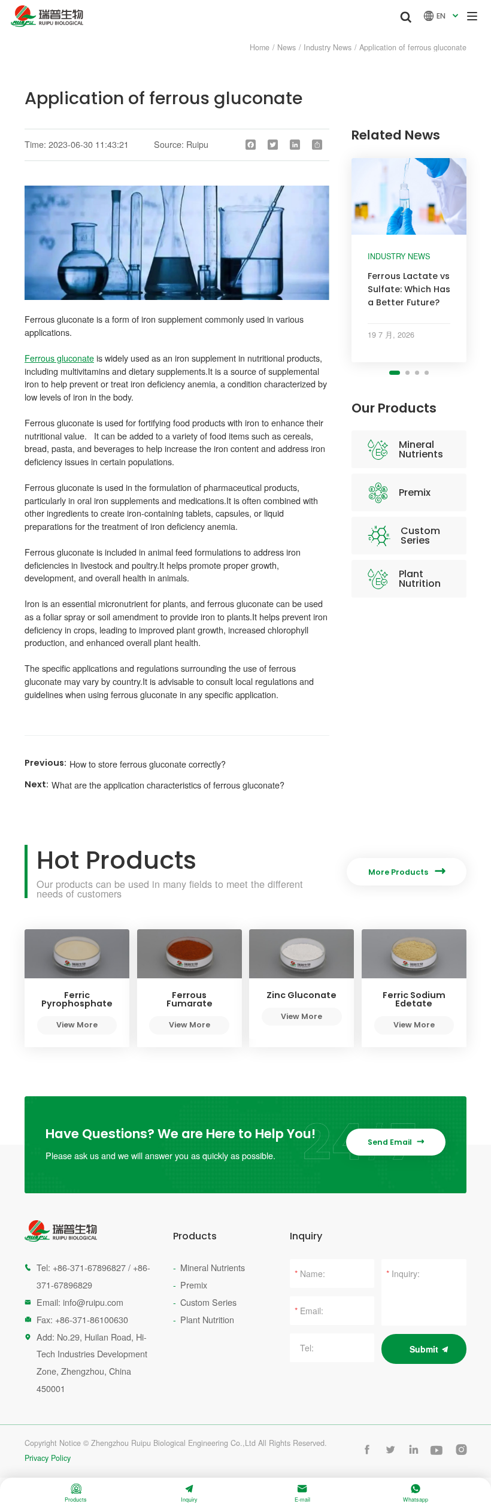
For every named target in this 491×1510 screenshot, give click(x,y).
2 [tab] (407, 373)
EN (442, 16)
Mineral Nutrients (421, 449)
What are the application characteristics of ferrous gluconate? (167, 784)
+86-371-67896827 (89, 1267)
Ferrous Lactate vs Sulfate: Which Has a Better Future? (409, 289)
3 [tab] (417, 373)
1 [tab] (394, 373)
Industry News (327, 47)
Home (259, 47)
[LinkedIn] (295, 145)
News (286, 47)
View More (77, 1025)
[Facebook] (251, 145)
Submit (424, 1349)
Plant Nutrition (420, 578)
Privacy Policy (48, 1458)
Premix (415, 492)
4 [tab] (427, 373)
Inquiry (189, 1493)
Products (76, 1493)
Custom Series (420, 535)
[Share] (317, 145)
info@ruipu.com (93, 1302)
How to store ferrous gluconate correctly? (147, 763)
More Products (406, 871)
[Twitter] (273, 145)
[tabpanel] (408, 260)
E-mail (302, 1493)
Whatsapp (415, 1493)
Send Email (396, 1142)
